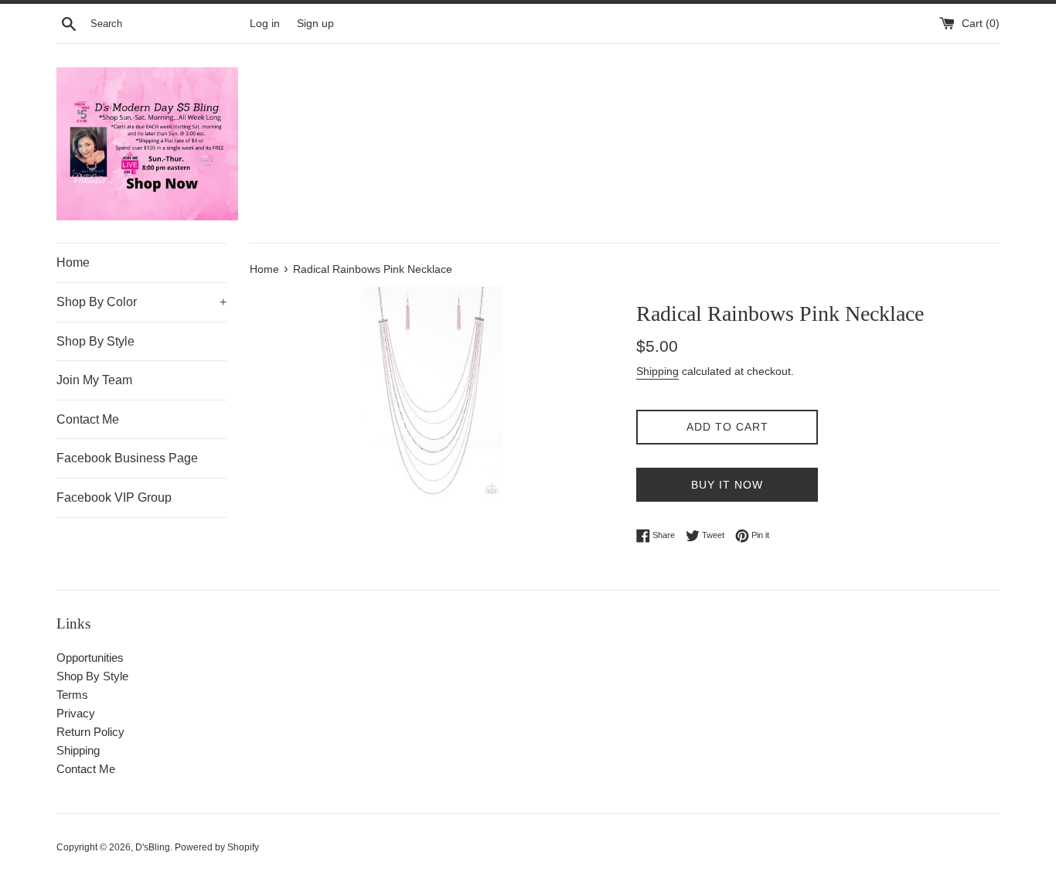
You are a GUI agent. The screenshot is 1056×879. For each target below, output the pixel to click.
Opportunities (90, 657)
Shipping (657, 371)
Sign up (315, 23)
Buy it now (727, 485)
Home (73, 262)
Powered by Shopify (217, 847)
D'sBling (152, 847)
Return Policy (90, 731)
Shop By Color (141, 301)
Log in (265, 23)
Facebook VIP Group (114, 497)
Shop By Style (95, 341)
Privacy (75, 713)
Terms (72, 694)
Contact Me (87, 419)
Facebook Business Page (127, 458)
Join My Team (94, 380)
